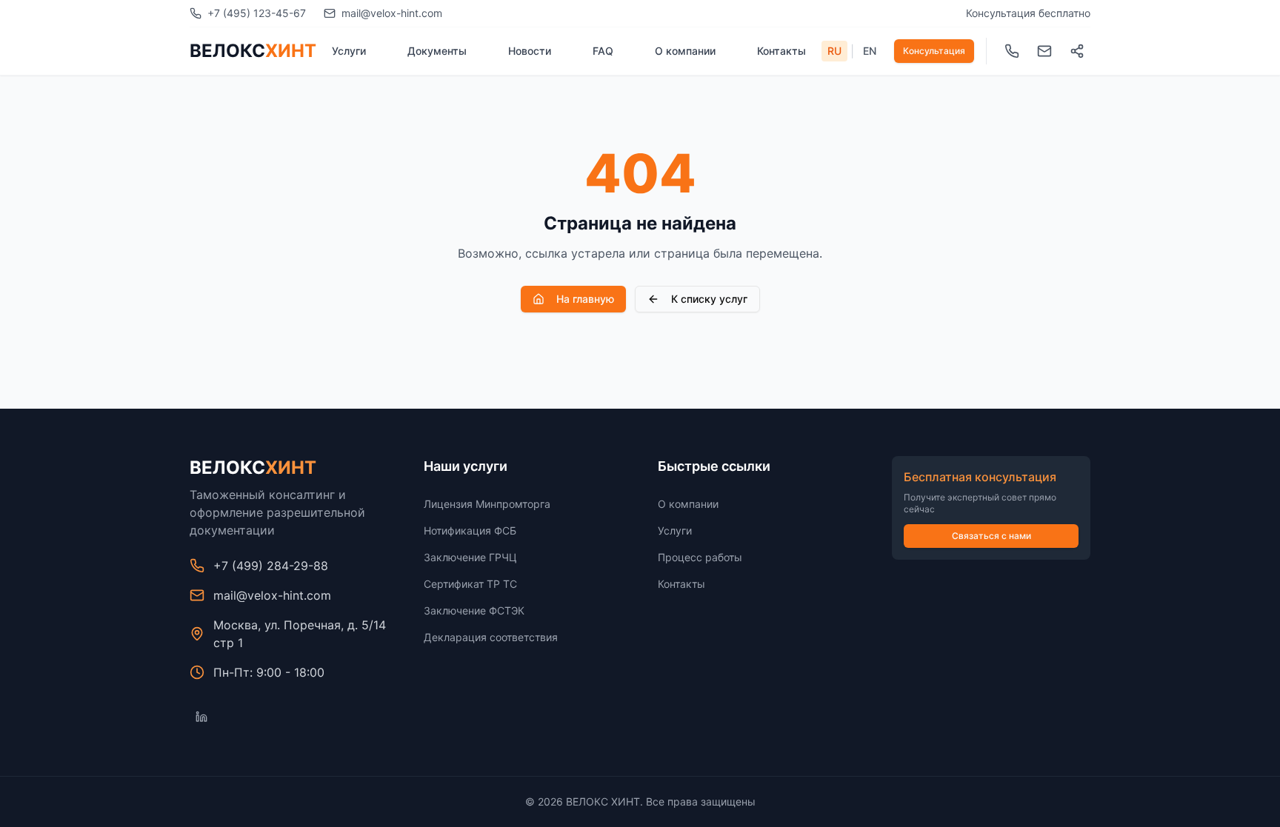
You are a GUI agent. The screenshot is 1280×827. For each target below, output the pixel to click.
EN (869, 50)
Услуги (349, 50)
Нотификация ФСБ (470, 530)
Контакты (781, 50)
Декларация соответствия (491, 637)
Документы (437, 50)
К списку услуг (709, 298)
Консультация (934, 50)
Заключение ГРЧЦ (470, 557)
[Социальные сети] (1077, 51)
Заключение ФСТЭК (474, 610)
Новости (529, 50)
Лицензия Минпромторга (487, 504)
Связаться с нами (991, 535)
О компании (685, 50)
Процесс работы (700, 557)
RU (834, 50)
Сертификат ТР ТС (470, 583)
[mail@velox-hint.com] (1044, 51)
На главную (585, 298)
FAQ (603, 50)
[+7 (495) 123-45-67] (1012, 51)
